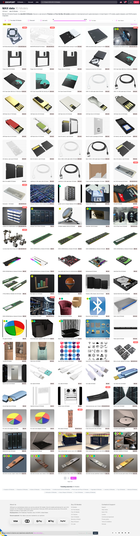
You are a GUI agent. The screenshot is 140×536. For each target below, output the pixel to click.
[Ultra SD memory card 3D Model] (70, 126)
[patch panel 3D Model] (125, 328)
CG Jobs (73, 524)
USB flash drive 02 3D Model (9, 136)
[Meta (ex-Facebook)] (122, 533)
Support (104, 507)
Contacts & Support (108, 505)
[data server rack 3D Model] (14, 441)
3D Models (74, 507)
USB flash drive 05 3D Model (65, 114)
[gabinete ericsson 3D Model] (42, 396)
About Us (13, 505)
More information (38, 533)
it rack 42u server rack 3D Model (93, 428)
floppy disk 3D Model (91, 204)
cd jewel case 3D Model (119, 428)
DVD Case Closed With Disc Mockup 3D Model (41, 91)
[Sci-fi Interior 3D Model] (42, 306)
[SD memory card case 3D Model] (14, 149)
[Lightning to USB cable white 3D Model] (42, 171)
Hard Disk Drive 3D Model (120, 271)
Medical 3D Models (132, 489)
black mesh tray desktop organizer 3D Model (68, 338)
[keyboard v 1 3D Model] (14, 194)
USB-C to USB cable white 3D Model (94, 91)
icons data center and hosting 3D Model (95, 338)
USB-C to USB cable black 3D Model (122, 91)
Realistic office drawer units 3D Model (95, 293)
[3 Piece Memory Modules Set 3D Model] (14, 283)
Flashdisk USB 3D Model (91, 226)
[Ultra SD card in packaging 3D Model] (98, 126)
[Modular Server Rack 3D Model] (42, 216)
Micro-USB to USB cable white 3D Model (67, 159)
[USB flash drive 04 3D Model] (98, 104)
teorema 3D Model (7, 361)
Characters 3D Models (22, 489)
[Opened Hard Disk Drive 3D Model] (125, 283)
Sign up (136, 2)
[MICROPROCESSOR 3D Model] (42, 36)
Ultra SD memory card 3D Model (65, 136)
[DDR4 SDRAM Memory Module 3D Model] (42, 239)
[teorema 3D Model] (14, 351)
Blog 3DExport (75, 521)
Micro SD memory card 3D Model (121, 159)
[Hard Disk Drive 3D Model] (125, 261)
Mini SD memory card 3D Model (37, 159)
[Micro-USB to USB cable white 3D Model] (70, 149)
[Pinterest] (119, 533)
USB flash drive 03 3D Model (120, 114)
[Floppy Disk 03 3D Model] (14, 59)
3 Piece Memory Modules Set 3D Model (12, 293)
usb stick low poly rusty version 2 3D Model (40, 473)
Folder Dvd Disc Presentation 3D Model (95, 181)
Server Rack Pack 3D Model (120, 226)
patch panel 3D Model (119, 338)
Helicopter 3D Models (51, 492)
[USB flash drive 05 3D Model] (70, 104)
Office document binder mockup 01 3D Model (96, 46)
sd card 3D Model (118, 204)
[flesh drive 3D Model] (42, 351)
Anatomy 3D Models (90, 492)
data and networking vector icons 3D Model (96, 361)
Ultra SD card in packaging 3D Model (94, 136)
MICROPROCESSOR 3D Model (37, 46)
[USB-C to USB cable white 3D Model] (98, 81)
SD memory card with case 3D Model (122, 136)
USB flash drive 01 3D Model (37, 136)
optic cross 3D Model (119, 316)
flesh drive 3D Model (35, 361)
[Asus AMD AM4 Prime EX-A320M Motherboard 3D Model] (70, 261)
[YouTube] (128, 533)
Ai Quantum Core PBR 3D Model (121, 46)
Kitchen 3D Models (35, 489)
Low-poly (44, 20)
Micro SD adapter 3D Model (9, 181)
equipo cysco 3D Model (63, 406)
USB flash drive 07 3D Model (9, 114)
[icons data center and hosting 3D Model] (98, 328)
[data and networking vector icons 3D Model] (98, 351)
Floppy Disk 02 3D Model (36, 69)
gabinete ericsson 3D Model (37, 406)
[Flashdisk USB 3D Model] (98, 216)
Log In (130, 2)
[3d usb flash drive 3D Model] (14, 396)
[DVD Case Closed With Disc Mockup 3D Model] (42, 81)
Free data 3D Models (15, 20)
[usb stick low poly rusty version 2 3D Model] (42, 463)
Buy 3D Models (76, 505)
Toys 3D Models (121, 489)
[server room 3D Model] (125, 396)
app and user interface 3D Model (66, 361)
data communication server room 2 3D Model (69, 451)
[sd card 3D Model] (125, 194)
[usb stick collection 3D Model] (125, 441)
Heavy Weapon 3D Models (65, 492)
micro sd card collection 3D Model (122, 361)
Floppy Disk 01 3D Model (64, 69)
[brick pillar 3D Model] (70, 418)
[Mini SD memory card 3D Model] (42, 149)
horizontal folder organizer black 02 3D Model (41, 338)
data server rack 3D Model (9, 451)
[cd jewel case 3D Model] (125, 418)
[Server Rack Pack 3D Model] (125, 216)
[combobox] (102, 20)
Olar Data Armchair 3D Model (65, 316)
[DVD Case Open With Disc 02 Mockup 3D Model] (125, 59)
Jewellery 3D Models (109, 489)
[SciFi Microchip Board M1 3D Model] (14, 36)
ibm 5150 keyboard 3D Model (120, 181)
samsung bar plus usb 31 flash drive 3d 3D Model (97, 406)
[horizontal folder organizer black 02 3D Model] (42, 328)
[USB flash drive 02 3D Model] (14, 126)
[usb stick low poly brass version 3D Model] (70, 463)
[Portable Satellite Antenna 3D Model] (70, 216)
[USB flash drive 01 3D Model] (42, 126)
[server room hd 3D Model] (14, 373)
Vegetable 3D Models (96, 489)
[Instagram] (112, 533)
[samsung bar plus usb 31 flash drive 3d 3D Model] (98, 396)
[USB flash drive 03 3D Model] (125, 104)
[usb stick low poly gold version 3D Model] (125, 463)
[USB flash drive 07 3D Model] (14, 104)
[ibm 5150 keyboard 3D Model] (125, 171)
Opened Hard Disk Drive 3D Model (122, 293)
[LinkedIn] (125, 533)
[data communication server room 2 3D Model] (70, 441)
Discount (32, 20)
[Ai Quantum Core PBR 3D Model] (125, 36)
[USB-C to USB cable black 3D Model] (125, 81)
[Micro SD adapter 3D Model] (14, 171)
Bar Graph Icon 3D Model (36, 293)
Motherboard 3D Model (91, 271)
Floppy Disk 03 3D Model (9, 69)
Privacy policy (105, 519)
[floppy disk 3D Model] (98, 194)
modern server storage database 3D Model (68, 204)
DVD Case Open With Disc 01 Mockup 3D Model (14, 91)
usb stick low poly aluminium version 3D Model (97, 473)
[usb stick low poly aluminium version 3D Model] (98, 463)
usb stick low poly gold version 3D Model (123, 473)
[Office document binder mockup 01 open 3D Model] (70, 36)
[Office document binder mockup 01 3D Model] (98, 36)
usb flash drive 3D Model (120, 383)
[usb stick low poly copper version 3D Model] (14, 463)
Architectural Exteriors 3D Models (61, 489)
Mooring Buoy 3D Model (64, 293)
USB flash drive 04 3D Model (93, 114)
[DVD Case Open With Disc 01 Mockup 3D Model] (14, 81)
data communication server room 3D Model (96, 451)
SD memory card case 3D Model (10, 159)
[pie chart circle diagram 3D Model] (14, 418)
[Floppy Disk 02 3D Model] (42, 59)
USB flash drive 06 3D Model (37, 114)
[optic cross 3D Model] (125, 306)
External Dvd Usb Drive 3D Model (93, 69)
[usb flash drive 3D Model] (125, 373)
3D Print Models (75, 509)
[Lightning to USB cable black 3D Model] (70, 171)
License (104, 514)
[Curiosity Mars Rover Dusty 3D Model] (14, 239)
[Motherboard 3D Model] (98, 261)
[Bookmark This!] (24, 43)
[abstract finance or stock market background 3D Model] (42, 194)
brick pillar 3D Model (63, 428)
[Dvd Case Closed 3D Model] (70, 81)
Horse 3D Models (46, 489)
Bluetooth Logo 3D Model (92, 316)
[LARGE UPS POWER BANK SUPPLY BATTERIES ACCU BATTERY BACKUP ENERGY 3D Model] (14, 216)
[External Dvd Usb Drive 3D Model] (98, 59)
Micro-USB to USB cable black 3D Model (95, 159)
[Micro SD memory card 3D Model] (125, 149)
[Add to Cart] (21, 43)
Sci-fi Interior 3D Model (35, 316)
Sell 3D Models (75, 517)
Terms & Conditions (107, 521)
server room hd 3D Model (9, 383)
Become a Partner (76, 519)
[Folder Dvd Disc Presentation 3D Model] (98, 171)
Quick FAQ (104, 512)
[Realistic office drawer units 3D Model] (98, 283)
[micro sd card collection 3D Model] (125, 351)
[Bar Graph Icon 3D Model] (42, 283)
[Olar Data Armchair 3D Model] (70, 306)
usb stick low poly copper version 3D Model (13, 473)
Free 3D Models (75, 512)
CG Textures (74, 514)
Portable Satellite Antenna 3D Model (66, 226)
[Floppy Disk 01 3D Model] (70, 59)
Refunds (104, 524)
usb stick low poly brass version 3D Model (68, 473)
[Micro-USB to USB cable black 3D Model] (98, 149)
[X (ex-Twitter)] (115, 533)
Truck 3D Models (78, 492)
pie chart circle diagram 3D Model (10, 428)
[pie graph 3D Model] (14, 328)
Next (73, 478)
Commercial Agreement (108, 517)
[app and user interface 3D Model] (70, 351)
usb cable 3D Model (35, 383)
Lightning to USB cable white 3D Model (39, 181)
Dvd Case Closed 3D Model (64, 91)
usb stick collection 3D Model (121, 451)
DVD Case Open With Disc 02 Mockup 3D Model (125, 69)
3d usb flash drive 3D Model (9, 406)
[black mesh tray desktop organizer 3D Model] (70, 328)
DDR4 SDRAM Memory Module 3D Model (40, 249)
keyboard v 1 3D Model (8, 204)
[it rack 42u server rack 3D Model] (98, 418)
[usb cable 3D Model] (42, 373)
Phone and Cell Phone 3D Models (80, 489)
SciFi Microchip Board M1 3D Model (11, 46)
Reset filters (134, 24)
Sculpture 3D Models (9, 489)
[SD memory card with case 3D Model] (125, 126)
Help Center (105, 509)
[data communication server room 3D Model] (98, 441)
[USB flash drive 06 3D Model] (42, 104)
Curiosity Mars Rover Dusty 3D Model (11, 249)
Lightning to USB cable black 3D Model (67, 181)
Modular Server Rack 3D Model (37, 226)
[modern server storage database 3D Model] (70, 194)
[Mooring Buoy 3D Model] (70, 283)
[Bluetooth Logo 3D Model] (98, 306)
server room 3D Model (119, 406)
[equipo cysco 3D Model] (70, 396)
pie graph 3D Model (7, 338)
